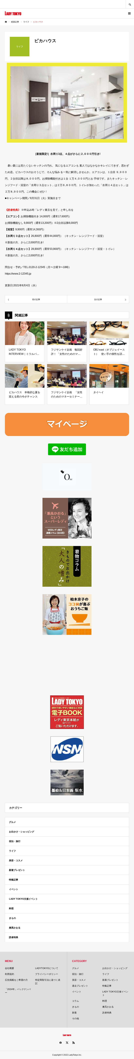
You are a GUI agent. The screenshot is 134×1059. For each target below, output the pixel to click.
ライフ (12, 851)
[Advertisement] (67, 665)
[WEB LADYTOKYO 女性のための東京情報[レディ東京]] (13, 13)
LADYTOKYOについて (46, 968)
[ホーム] (6, 22)
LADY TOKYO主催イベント (23, 899)
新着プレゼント (17, 870)
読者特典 (13, 937)
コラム (75, 1001)
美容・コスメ (16, 860)
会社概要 (9, 968)
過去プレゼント (80, 985)
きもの (12, 918)
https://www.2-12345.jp (18, 273)
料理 (11, 908)
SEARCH (130, 4)
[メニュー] (129, 13)
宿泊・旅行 (14, 841)
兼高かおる (14, 927)
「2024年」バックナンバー (18, 991)
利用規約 (9, 974)
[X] (67, 1042)
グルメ (12, 822)
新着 (74, 1012)
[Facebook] (60, 1042)
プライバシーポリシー (46, 974)
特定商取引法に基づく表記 (47, 982)
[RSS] (73, 1042)
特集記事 (13, 879)
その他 (75, 1018)
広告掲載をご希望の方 (16, 980)
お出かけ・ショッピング (21, 831)
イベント (13, 889)
